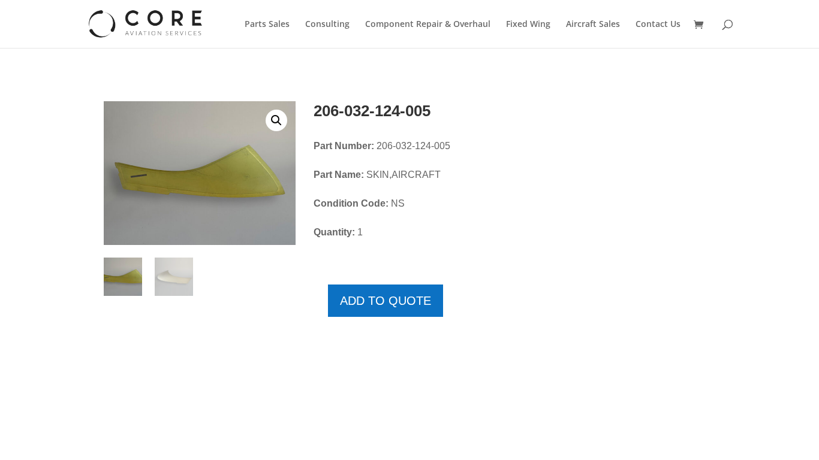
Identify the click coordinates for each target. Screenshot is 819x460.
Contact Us (658, 24)
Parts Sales (267, 24)
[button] (276, 120)
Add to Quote (385, 300)
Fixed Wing (528, 24)
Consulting (327, 24)
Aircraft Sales (593, 24)
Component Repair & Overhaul (427, 24)
